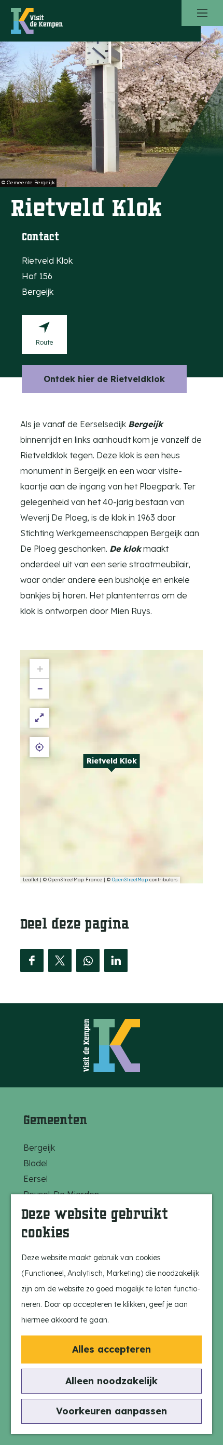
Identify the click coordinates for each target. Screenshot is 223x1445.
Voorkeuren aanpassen (111, 1411)
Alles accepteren (111, 1349)
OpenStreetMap (130, 879)
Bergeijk (39, 1147)
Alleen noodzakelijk (111, 1381)
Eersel (35, 1179)
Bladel (35, 1163)
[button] (111, 766)
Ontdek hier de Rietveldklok (104, 379)
